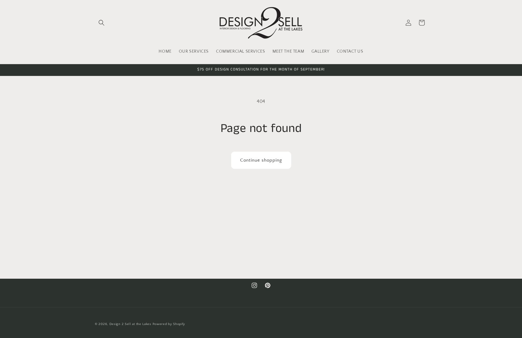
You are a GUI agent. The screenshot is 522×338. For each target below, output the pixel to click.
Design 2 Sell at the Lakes (130, 324)
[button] (101, 22)
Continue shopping (261, 160)
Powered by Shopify (169, 324)
